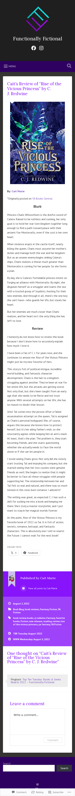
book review (19, 618)
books (30, 618)
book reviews (32, 609)
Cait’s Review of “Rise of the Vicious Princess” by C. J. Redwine (34, 89)
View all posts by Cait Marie (42, 588)
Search (7, 763)
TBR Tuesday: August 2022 (27, 633)
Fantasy (44, 609)
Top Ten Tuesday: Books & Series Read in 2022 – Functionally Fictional (36, 681)
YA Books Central (42, 198)
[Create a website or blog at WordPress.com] (37, 784)
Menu (12, 66)
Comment (52, 740)
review (56, 621)
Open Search (68, 66)
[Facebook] (33, 47)
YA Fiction (56, 624)
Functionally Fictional (37, 39)
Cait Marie (18, 191)
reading (47, 621)
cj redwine (40, 618)
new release (35, 621)
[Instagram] (41, 47)
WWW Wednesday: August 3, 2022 (31, 639)
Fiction (53, 609)
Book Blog (18, 609)
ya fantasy (44, 624)
